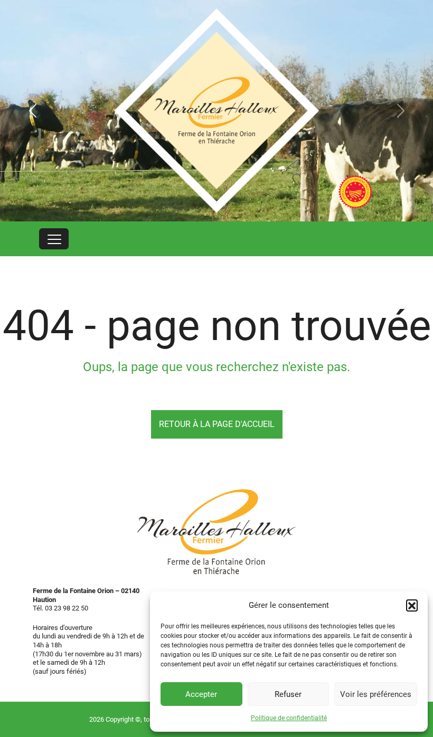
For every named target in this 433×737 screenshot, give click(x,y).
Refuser (288, 694)
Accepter (201, 694)
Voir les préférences (375, 694)
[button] (412, 605)
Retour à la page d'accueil (217, 424)
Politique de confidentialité (289, 718)
